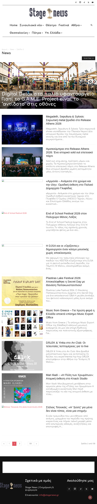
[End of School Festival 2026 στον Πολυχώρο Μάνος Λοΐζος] (22, 226)
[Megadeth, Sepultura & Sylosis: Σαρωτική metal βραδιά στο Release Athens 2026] (22, 129)
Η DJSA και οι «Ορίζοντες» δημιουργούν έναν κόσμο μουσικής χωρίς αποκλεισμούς (67, 249)
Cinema (6, 58)
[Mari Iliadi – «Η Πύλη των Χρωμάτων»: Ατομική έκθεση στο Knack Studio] (22, 388)
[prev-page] (4, 444)
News (12, 49)
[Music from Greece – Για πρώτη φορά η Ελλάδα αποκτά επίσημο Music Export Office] (22, 323)
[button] (91, 25)
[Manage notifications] (90, 497)
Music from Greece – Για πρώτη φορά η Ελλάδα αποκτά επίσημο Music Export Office (70, 314)
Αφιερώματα (47, 58)
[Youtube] (92, 2)
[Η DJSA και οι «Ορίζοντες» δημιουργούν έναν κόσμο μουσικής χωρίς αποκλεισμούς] (22, 259)
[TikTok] (84, 2)
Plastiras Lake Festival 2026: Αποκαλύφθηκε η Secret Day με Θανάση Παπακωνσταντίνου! (65, 281)
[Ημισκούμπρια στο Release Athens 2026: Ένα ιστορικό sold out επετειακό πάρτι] (22, 162)
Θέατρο (51, 25)
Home (13, 25)
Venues (36, 58)
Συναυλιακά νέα (31, 25)
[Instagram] (80, 2)
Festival (64, 25)
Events (13, 58)
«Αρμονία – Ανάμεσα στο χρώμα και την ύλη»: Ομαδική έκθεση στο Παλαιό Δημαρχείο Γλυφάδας (69, 185)
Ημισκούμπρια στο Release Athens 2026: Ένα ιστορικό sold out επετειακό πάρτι (69, 152)
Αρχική (4, 49)
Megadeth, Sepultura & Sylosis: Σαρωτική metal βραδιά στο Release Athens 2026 (68, 120)
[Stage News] (48, 13)
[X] (88, 2)
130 (30, 444)
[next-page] (36, 444)
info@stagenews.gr (49, 495)
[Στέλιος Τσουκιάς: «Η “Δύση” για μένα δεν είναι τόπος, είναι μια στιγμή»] (22, 420)
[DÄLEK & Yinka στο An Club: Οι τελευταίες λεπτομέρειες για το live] (22, 356)
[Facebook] (76, 2)
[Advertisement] (48, 42)
